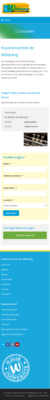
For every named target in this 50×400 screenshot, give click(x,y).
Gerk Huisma (30, 121)
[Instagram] (13, 345)
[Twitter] (3, 345)
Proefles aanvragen (10, 314)
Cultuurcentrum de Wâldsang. (24, 392)
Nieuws (4, 274)
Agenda (4, 269)
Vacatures (5, 294)
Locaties (5, 289)
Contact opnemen (9, 309)
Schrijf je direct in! (25, 235)
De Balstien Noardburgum (16, 117)
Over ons (5, 264)
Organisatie (6, 279)
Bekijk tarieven (31, 126)
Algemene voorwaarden (12, 334)
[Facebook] (8, 345)
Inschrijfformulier (9, 319)
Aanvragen (11, 213)
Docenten (5, 284)
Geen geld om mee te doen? (14, 329)
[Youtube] (17, 345)
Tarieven (5, 324)
